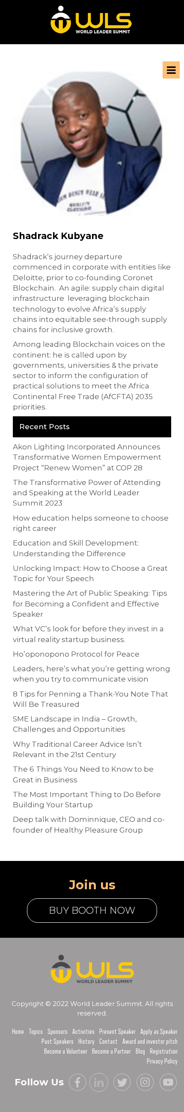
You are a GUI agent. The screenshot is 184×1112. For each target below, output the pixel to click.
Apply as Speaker (159, 1031)
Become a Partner (111, 1051)
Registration (164, 1051)
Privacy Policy (162, 1061)
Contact (108, 1041)
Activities (83, 1031)
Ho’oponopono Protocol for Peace (76, 654)
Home (18, 1031)
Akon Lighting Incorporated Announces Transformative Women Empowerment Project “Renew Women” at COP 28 (87, 457)
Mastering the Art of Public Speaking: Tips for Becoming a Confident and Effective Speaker (90, 603)
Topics (36, 1031)
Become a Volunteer (65, 1051)
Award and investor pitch (150, 1041)
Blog (140, 1051)
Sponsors (57, 1031)
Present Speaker (117, 1031)
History (86, 1041)
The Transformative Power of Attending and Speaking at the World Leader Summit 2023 (87, 493)
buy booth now (92, 910)
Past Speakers (58, 1041)
